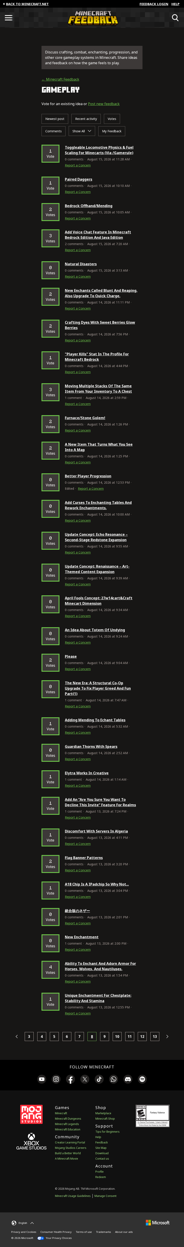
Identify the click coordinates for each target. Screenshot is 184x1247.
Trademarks (103, 1232)
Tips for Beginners (107, 1132)
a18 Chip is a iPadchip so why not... (97, 884)
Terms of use (84, 1232)
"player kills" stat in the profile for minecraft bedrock (97, 357)
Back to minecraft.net (27, 4)
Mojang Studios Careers (70, 1148)
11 (130, 1036)
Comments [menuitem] (53, 131)
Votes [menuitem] (112, 119)
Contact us (102, 1159)
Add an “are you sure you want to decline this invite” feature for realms (100, 802)
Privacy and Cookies (23, 1232)
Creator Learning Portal (70, 1142)
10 (117, 1036)
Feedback (101, 1142)
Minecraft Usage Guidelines (73, 1196)
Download (102, 1153)
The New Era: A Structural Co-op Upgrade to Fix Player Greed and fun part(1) (98, 688)
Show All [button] (79, 131)
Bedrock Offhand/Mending (88, 205)
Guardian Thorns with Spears (91, 746)
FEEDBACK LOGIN (154, 4)
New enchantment (82, 937)
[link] (41, 1080)
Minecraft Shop (105, 1119)
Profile (99, 1172)
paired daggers (78, 179)
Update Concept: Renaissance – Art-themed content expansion (97, 569)
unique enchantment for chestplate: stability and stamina (98, 998)
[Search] (175, 18)
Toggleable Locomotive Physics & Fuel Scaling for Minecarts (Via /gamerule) (99, 150)
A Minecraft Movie (66, 1159)
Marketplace (103, 1113)
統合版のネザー (77, 910)
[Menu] (8, 18)
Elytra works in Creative (87, 773)
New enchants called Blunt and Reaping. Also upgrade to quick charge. (101, 293)
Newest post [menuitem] (54, 119)
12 (142, 1036)
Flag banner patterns (84, 857)
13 (155, 1036)
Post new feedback (104, 103)
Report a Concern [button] (78, 165)
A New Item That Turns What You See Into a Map (99, 447)
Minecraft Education (67, 1129)
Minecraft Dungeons (68, 1119)
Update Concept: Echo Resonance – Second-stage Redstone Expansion (96, 537)
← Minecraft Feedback (60, 79)
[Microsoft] (157, 1222)
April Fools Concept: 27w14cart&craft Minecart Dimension (98, 601)
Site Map (101, 1148)
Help (175, 4)
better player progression (88, 476)
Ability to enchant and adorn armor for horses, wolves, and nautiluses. (100, 966)
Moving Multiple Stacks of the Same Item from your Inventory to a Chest (98, 388)
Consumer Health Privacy (56, 1232)
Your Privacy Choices (58, 1238)
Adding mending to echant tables (95, 720)
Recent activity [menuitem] (86, 119)
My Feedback (111, 131)
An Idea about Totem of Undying (95, 629)
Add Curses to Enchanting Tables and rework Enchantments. (98, 505)
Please (71, 656)
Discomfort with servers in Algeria (96, 831)
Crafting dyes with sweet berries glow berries (100, 325)
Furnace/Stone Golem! (85, 417)
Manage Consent (105, 1196)
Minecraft (61, 1113)
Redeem (100, 1177)
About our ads (124, 1232)
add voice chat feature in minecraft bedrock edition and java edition (98, 235)
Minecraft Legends (67, 1124)
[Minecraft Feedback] (92, 17)
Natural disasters (81, 263)
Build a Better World (68, 1153)
